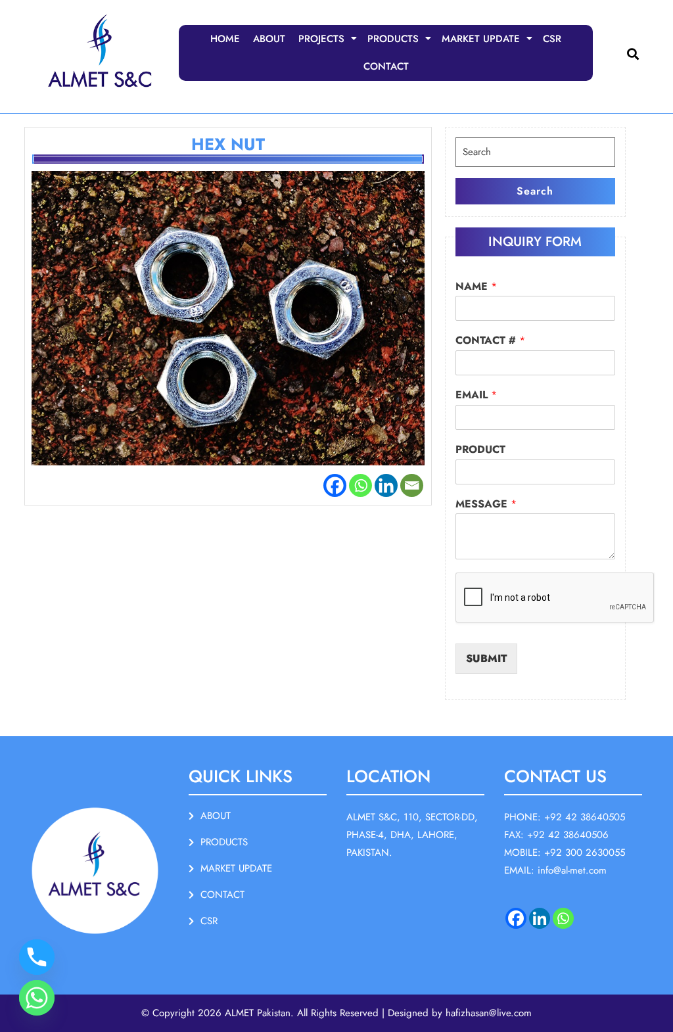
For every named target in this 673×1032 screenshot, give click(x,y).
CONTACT (386, 66)
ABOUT (269, 39)
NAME (476, 287)
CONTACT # (490, 341)
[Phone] (37, 957)
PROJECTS (321, 39)
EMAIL (476, 395)
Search (535, 191)
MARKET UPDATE (481, 39)
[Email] (411, 485)
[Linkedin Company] (539, 918)
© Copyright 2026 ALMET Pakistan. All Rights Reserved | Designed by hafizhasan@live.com (336, 1013)
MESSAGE (486, 504)
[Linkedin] (386, 485)
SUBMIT (486, 658)
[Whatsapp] (360, 485)
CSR (552, 39)
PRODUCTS (393, 39)
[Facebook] (334, 485)
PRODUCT (480, 450)
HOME (225, 39)
